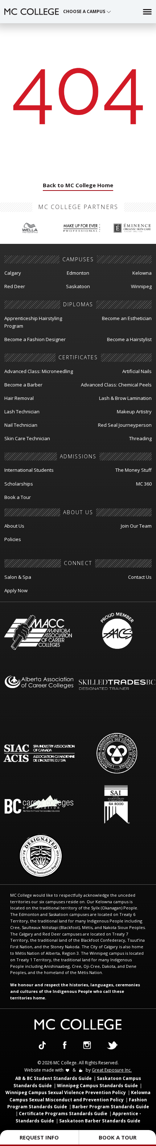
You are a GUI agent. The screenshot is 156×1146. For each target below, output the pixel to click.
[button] (87, 11)
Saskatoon (78, 286)
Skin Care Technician (27, 438)
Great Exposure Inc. (112, 1070)
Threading (140, 438)
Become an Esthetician (127, 318)
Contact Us (140, 577)
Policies (12, 539)
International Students (29, 470)
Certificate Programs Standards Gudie (63, 1113)
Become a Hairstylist (129, 339)
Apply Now (16, 590)
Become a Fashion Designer (35, 339)
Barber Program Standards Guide (110, 1107)
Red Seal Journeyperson (125, 425)
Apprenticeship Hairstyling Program (33, 322)
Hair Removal (19, 398)
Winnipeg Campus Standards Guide (97, 1085)
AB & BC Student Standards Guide (53, 1078)
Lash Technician (22, 411)
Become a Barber (23, 384)
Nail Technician (20, 425)
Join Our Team (136, 526)
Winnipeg (141, 286)
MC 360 (144, 483)
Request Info (39, 1137)
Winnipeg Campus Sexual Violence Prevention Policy (65, 1092)
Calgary (12, 273)
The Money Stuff (133, 470)
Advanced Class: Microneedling (38, 371)
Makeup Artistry (134, 411)
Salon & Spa (17, 577)
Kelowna (142, 273)
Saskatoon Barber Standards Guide (99, 1121)
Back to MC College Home (78, 185)
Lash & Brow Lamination (125, 398)
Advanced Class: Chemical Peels (116, 384)
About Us (14, 526)
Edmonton (78, 273)
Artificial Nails (137, 371)
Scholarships (18, 483)
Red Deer (14, 286)
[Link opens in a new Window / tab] (42, 1044)
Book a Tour (17, 497)
